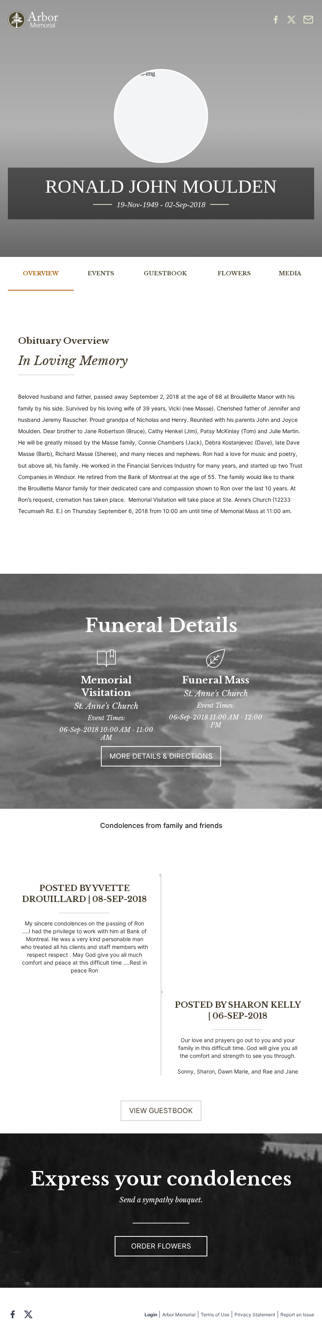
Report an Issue (297, 1315)
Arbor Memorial (179, 1315)
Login (151, 1315)
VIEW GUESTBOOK (161, 1110)
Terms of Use (215, 1315)
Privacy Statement (254, 1315)
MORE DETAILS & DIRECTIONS (161, 756)
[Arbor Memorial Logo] (33, 20)
